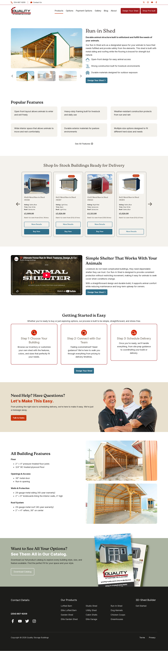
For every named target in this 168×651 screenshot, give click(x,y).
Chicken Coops (118, 615)
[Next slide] (81, 76)
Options (69, 10)
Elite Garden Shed (69, 619)
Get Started (141, 606)
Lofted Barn (66, 606)
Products (59, 10)
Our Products (69, 599)
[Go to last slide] (12, 76)
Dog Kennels (117, 610)
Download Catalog (22, 571)
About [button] (114, 10)
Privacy (152, 637)
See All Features (82, 144)
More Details (36, 224)
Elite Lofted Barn (69, 610)
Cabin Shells (91, 615)
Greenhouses (117, 619)
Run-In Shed (116, 606)
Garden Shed (67, 615)
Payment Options (84, 10)
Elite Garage (91, 619)
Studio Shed (91, 606)
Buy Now (36, 231)
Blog (106, 10)
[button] (25, 76)
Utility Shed (91, 610)
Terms (142, 637)
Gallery (98, 10)
